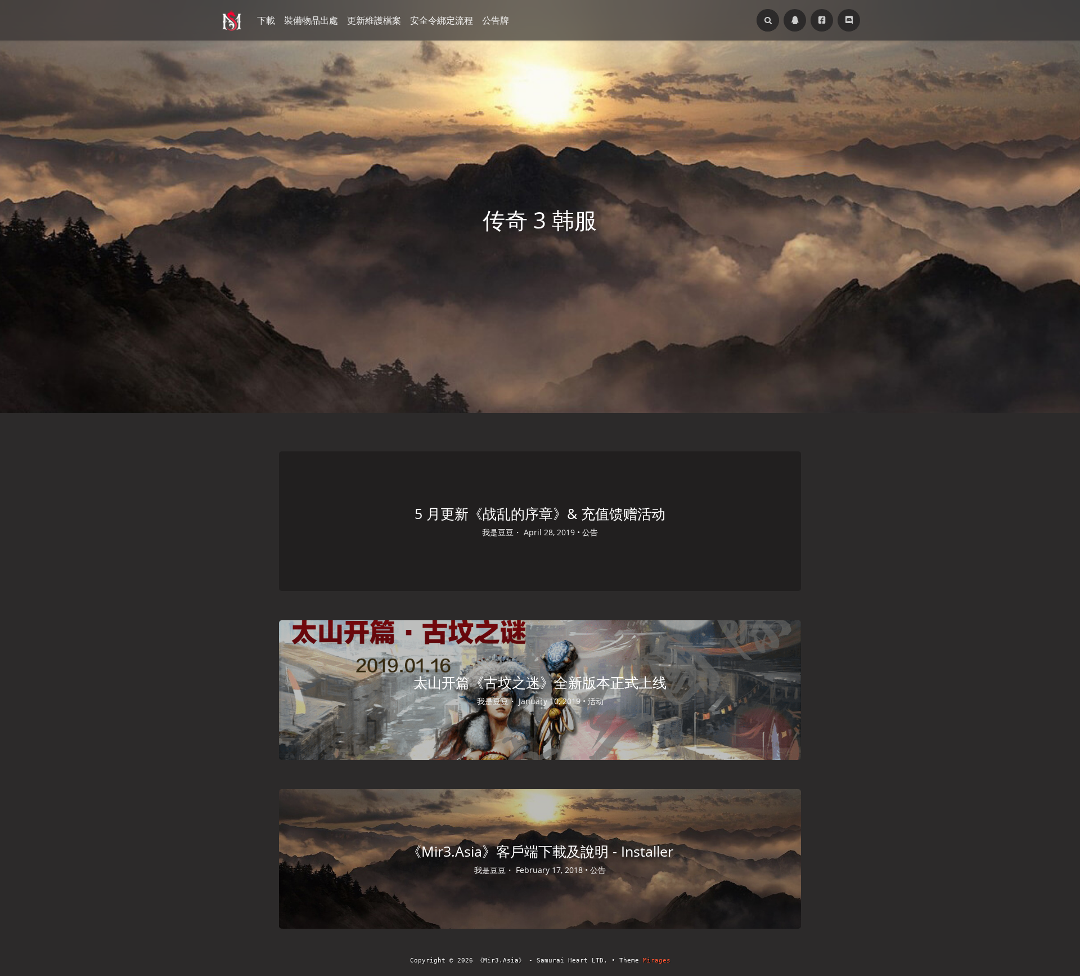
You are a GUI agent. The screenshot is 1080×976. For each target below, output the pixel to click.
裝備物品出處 (311, 20)
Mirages (656, 960)
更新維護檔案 (374, 20)
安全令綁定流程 (441, 20)
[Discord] (849, 20)
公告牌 (495, 20)
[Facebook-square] (822, 20)
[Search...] (768, 20)
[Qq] (795, 20)
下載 (266, 20)
